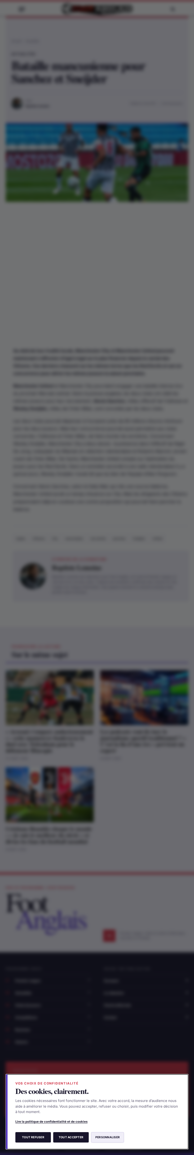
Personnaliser (107, 1137)
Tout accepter (71, 1137)
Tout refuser (33, 1137)
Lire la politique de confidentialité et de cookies (51, 1121)
